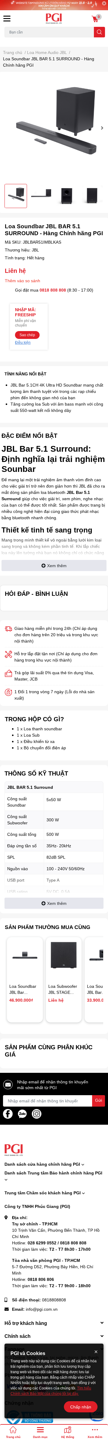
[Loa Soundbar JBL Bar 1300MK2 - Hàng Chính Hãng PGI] (24, 955)
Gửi (98, 1100)
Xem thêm (57, 565)
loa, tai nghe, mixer (19, 41)
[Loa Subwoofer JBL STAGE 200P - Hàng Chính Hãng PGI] (64, 955)
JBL (35, 249)
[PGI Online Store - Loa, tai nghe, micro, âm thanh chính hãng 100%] (54, 18)
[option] (54, 128)
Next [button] (101, 128)
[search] (99, 32)
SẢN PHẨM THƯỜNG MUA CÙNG (47, 927)
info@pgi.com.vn (42, 1309)
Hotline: (49, 1242)
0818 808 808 (53, 289)
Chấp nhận (80, 1406)
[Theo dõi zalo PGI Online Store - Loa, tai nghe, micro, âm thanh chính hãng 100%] (22, 1113)
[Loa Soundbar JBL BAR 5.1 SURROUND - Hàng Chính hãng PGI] (54, 128)
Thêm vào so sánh (22, 280)
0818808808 (54, 1299)
